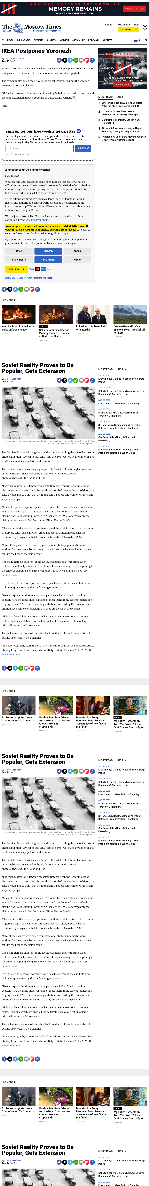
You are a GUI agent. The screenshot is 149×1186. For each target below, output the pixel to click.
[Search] (146, 40)
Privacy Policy (30, 154)
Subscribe (83, 148)
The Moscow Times (14, 58)
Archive (107, 40)
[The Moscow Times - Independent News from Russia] (31, 27)
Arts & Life (78, 40)
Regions (38, 40)
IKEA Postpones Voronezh (36, 50)
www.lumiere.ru (11, 654)
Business (52, 40)
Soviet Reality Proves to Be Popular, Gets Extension (38, 368)
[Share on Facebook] (59, 60)
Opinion (64, 40)
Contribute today (128, 29)
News (10, 40)
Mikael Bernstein (13, 379)
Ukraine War (23, 40)
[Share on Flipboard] (86, 60)
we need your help (37, 219)
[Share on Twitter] (64, 60)
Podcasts (94, 40)
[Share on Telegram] (70, 60)
